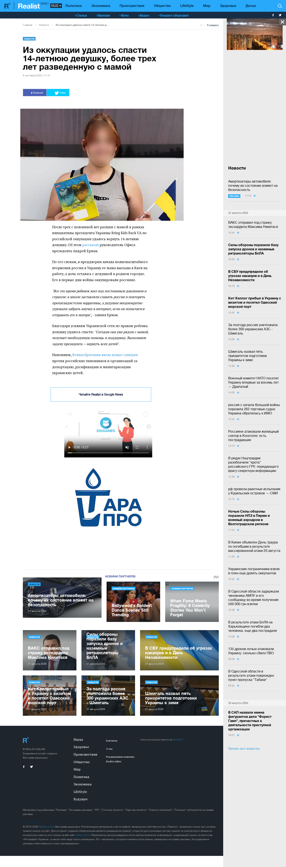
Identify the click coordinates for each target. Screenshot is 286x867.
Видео (144, 15)
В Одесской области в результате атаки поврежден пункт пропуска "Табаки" (251, 675)
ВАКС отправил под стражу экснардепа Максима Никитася (253, 225)
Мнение (104, 15)
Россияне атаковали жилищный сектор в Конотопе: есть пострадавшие (253, 436)
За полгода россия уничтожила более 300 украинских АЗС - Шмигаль (253, 329)
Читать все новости (243, 748)
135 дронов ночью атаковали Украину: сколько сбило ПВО (251, 651)
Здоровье (228, 6)
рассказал (90, 245)
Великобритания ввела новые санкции (105, 355)
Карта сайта (30, 822)
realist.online (83, 835)
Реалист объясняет (174, 15)
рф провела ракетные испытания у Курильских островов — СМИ (254, 491)
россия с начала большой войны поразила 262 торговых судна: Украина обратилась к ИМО (254, 409)
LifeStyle (187, 6)
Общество (162, 6)
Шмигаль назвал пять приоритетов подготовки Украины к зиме (247, 356)
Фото (125, 15)
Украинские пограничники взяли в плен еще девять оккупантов (254, 571)
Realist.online (46, 826)
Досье (251, 6)
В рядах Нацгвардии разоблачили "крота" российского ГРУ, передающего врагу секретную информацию (253, 464)
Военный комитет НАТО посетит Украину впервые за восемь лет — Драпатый (253, 382)
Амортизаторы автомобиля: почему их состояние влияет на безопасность (253, 185)
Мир (206, 6)
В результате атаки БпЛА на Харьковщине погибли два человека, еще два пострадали (252, 626)
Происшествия (132, 6)
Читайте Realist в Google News (101, 394)
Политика (73, 6)
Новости (44, 25)
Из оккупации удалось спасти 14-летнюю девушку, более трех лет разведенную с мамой (82, 25)
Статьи (81, 15)
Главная (27, 25)
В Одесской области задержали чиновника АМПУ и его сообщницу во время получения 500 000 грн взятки (253, 597)
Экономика (100, 6)
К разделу (213, 25)
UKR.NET (178, 739)
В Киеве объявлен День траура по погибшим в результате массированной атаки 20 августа (254, 546)
